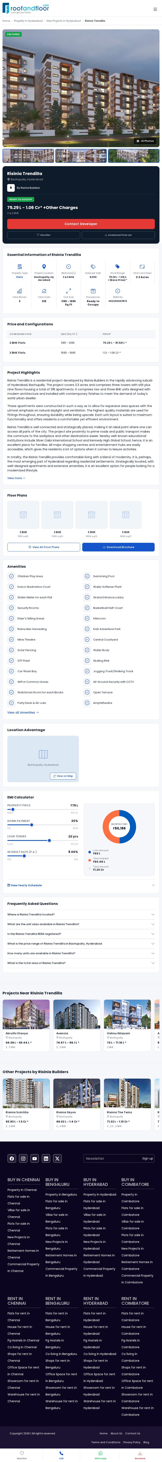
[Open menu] (155, 9)
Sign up (147, 1158)
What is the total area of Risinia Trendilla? (36, 963)
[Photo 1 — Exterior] (28, 156)
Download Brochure (120, 547)
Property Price (19, 805)
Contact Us (132, 1433)
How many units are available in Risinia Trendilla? (41, 953)
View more (14, 478)
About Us (116, 1433)
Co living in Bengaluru (61, 1354)
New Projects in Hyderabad (64, 21)
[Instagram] (23, 1158)
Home (6, 21)
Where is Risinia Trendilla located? (31, 914)
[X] (57, 1158)
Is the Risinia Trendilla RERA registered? (34, 934)
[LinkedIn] (46, 1158)
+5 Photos (147, 141)
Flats (19, 277)
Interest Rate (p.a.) (22, 852)
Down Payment (18, 821)
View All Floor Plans (45, 547)
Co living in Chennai (22, 1347)
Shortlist (45, 235)
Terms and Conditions (105, 1442)
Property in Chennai (22, 1190)
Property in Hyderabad (28, 21)
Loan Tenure (16, 836)
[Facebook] (12, 1158)
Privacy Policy (131, 1442)
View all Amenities (21, 712)
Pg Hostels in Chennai (23, 1340)
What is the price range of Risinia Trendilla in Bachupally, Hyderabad (54, 944)
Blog (146, 1442)
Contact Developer (81, 224)
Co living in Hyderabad (100, 1354)
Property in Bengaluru (61, 1194)
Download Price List (120, 235)
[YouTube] (34, 1158)
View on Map (65, 776)
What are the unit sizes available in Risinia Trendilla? (43, 924)
